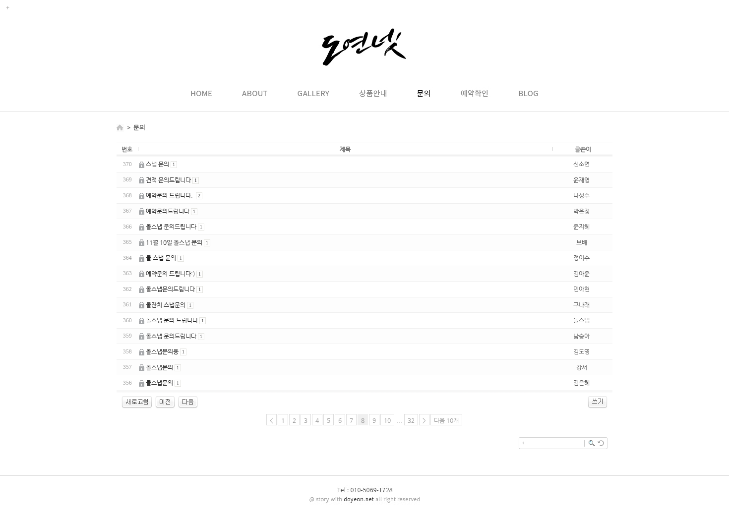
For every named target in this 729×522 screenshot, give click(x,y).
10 (387, 420)
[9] (188, 406)
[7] (165, 406)
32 (411, 420)
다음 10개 (446, 420)
